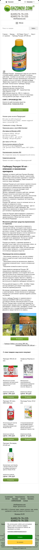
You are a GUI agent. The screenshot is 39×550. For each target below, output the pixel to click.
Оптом (7, 498)
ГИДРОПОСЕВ (16, 500)
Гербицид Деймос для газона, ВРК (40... (16, 343)
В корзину (19, 110)
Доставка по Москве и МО (12, 131)
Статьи (25, 500)
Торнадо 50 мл (7, 104)
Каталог (11, 2)
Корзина (29, 2)
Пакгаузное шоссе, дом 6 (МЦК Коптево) (15, 128)
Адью (31, 80)
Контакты (31, 498)
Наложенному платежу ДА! (12, 152)
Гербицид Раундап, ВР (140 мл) (25, 345)
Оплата (22, 498)
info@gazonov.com (19, 18)
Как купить (30, 496)
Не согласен (20, 542)
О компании (9, 496)
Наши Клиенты (20, 496)
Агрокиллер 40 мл (17, 104)
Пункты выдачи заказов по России (13, 144)
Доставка (15, 498)
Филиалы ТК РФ (19, 514)
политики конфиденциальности (17, 531)
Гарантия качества (9, 158)
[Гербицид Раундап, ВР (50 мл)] (19, 55)
